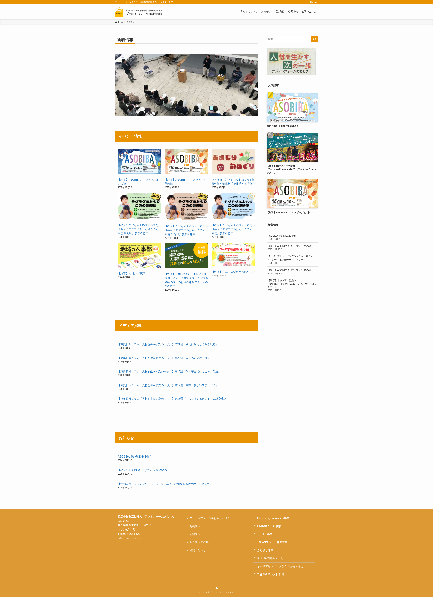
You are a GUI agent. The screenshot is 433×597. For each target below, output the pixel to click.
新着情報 (194, 526)
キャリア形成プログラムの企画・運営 (280, 566)
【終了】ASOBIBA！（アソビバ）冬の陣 (143, 470)
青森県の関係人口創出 (270, 574)
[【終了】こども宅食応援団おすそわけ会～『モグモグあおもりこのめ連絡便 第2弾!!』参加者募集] (186, 207)
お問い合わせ (197, 550)
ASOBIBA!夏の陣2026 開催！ (135, 456)
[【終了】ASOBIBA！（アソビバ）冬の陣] (139, 162)
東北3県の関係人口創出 (271, 558)
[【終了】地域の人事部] (139, 256)
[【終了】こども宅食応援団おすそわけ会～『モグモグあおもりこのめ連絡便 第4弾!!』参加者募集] (139, 206)
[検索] (316, 2)
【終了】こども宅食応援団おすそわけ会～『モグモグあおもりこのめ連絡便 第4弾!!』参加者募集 (139, 229)
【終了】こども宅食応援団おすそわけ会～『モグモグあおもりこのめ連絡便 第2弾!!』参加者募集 (186, 230)
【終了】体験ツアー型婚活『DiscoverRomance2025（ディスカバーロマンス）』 (292, 285)
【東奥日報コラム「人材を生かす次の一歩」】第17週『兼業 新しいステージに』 (168, 385)
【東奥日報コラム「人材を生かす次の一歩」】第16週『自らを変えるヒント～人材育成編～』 (175, 398)
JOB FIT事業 (264, 534)
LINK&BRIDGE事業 (269, 526)
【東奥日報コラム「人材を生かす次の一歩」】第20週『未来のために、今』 (164, 358)
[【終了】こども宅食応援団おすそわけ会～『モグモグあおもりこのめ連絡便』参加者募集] (233, 206)
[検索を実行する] (314, 39)
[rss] (311, 2)
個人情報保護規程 (200, 542)
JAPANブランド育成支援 (272, 542)
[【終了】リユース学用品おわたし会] (233, 255)
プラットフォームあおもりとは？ (209, 518)
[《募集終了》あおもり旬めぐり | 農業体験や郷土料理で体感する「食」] (233, 162)
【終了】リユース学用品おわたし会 (233, 271)
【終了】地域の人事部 (131, 273)
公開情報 (194, 534)
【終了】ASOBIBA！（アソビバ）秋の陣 (289, 272)
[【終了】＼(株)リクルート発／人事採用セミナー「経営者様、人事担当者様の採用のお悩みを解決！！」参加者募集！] (186, 256)
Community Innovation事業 (273, 518)
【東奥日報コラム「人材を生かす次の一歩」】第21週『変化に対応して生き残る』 (168, 344)
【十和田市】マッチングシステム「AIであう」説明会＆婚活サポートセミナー (165, 483)
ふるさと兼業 (265, 550)
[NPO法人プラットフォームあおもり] (140, 11)
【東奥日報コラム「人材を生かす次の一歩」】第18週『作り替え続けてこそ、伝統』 (169, 371)
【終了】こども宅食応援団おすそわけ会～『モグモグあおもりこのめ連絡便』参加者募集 (233, 229)
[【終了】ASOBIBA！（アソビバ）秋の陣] (186, 162)
